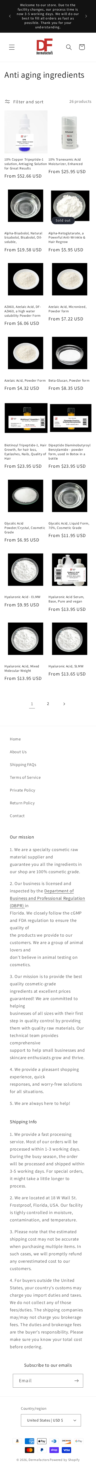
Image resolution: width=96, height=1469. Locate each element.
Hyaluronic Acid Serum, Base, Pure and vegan (66, 599)
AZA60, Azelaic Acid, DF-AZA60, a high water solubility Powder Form (22, 311)
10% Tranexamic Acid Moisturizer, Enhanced (65, 161)
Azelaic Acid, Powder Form (25, 380)
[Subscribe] (76, 1381)
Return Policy (22, 803)
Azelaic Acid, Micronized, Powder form (67, 309)
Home (15, 739)
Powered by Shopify (65, 1460)
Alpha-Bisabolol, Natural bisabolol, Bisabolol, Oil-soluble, (23, 237)
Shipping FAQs (23, 764)
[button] (11, 47)
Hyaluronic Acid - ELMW (22, 597)
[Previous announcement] (9, 16)
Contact (17, 815)
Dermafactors (39, 1460)
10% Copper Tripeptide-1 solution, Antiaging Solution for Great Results (25, 163)
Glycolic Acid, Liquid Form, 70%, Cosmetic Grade (68, 525)
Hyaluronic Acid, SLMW (66, 666)
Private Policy (22, 790)
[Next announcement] (86, 16)
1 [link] (32, 703)
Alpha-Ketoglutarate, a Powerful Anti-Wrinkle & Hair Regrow (66, 237)
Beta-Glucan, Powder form (69, 380)
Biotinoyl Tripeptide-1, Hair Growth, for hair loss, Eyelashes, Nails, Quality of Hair (25, 452)
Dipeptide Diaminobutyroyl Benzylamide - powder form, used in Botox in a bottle (69, 452)
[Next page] (63, 703)
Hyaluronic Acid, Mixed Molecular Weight (21, 668)
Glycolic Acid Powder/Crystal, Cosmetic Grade (24, 527)
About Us (18, 751)
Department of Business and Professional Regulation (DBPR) (47, 898)
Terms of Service (25, 777)
